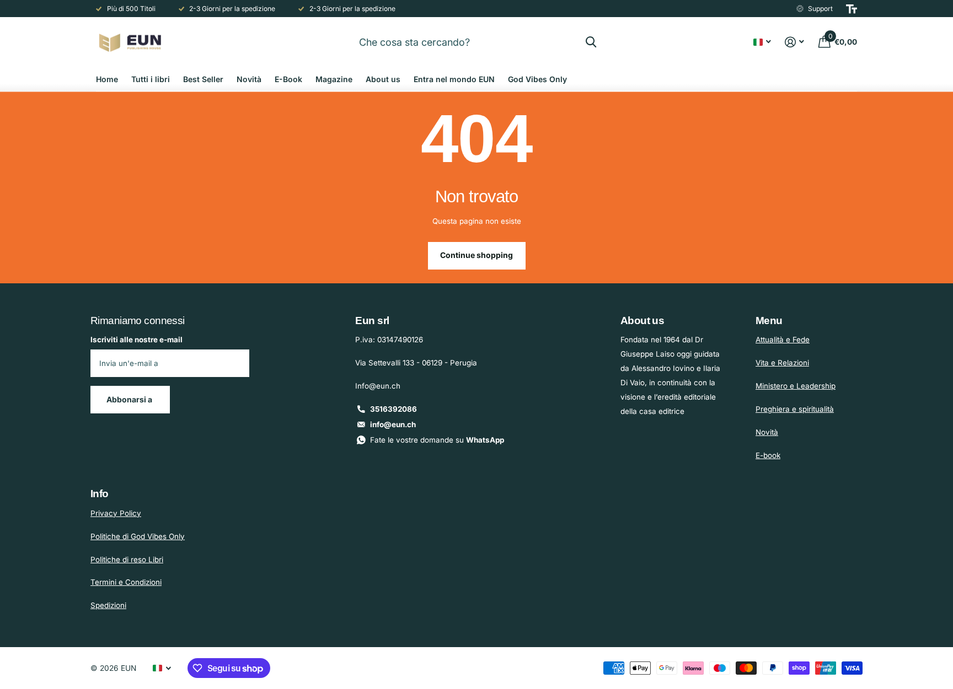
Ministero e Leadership (796, 385)
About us (383, 79)
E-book (768, 455)
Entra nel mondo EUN (454, 79)
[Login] (795, 42)
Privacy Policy (115, 513)
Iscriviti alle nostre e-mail (136, 339)
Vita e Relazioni (782, 362)
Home (107, 79)
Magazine (333, 79)
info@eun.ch (393, 424)
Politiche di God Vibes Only (137, 536)
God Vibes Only (537, 79)
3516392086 (393, 409)
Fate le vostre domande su (437, 439)
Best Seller (203, 79)
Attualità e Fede (783, 339)
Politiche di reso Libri (126, 559)
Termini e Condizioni (126, 582)
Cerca (591, 42)
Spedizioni (108, 605)
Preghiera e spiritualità (795, 409)
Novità (249, 79)
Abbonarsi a (130, 399)
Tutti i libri (150, 79)
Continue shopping (476, 255)
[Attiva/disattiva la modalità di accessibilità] (851, 8)
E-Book (288, 79)
